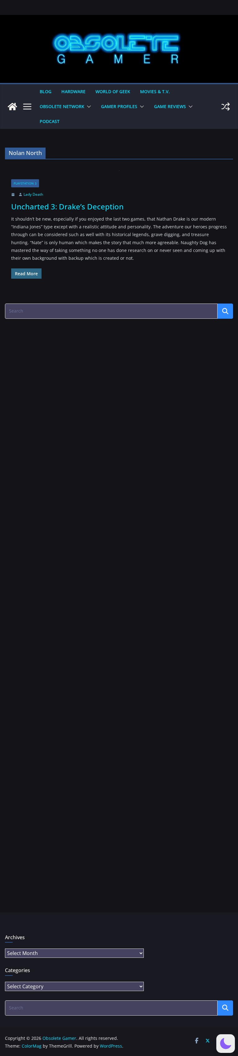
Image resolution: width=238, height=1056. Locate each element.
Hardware (73, 91)
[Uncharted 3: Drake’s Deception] (119, 175)
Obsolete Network (62, 106)
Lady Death (33, 194)
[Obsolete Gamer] (12, 106)
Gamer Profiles (119, 106)
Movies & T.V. (155, 91)
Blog (45, 91)
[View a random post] (225, 106)
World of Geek (112, 91)
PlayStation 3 (25, 183)
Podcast (50, 121)
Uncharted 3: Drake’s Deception (67, 206)
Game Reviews (170, 106)
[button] (87, 106)
